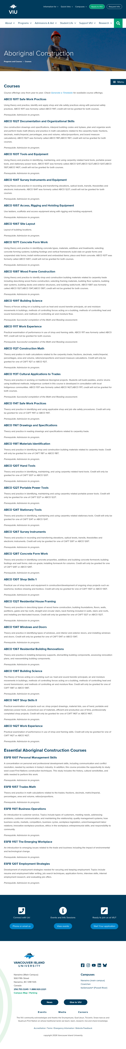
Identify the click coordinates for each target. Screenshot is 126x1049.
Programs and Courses (13, 61)
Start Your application (104, 926)
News (49, 1002)
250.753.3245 (21, 989)
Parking (33, 992)
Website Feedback (83, 1028)
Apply (97, 6)
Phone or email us (22, 926)
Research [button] (104, 23)
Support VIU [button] (86, 23)
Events (42, 1012)
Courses (28, 61)
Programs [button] (23, 23)
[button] (118, 82)
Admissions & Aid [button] (44, 23)
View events (63, 926)
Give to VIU (75, 1002)
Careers (83, 1012)
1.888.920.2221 (38, 989)
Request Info (114, 6)
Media (62, 1012)
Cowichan (86, 984)
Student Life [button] (67, 23)
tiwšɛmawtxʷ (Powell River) (94, 987)
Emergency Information (64, 1028)
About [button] (8, 23)
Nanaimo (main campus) (93, 980)
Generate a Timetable (62, 92)
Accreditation (40, 1028)
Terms (49, 1028)
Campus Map (21, 992)
